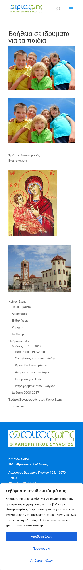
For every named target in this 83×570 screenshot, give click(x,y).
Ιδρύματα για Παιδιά (28, 379)
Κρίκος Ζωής (17, 301)
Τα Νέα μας (19, 334)
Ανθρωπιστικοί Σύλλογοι (32, 372)
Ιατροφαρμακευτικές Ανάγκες (35, 386)
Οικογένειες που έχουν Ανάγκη (36, 358)
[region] (41, 526)
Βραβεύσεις (20, 313)
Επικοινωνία (16, 406)
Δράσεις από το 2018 (26, 346)
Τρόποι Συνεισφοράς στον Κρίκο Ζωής (35, 399)
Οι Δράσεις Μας (19, 341)
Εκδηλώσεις (20, 320)
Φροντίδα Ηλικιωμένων (31, 365)
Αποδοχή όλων (41, 536)
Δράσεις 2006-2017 (25, 392)
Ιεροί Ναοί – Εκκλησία (30, 351)
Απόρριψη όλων (41, 560)
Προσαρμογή (42, 548)
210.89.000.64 (26, 483)
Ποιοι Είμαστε (21, 307)
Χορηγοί (17, 327)
